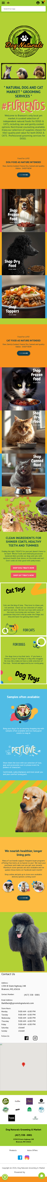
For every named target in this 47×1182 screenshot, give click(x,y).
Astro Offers (32, 1150)
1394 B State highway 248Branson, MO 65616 (23, 1140)
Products (13, 1150)
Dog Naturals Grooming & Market (23, 1129)
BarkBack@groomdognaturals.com (17, 1003)
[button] (4, 1177)
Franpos (29, 1172)
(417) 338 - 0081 (32, 994)
